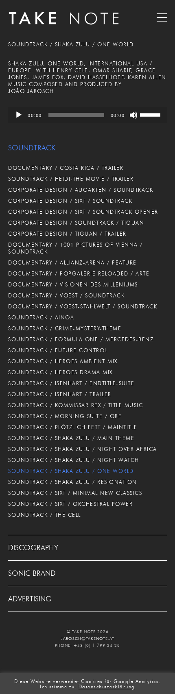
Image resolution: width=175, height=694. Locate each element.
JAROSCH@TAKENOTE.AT (87, 638)
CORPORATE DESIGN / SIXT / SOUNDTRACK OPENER (83, 211)
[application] (87, 115)
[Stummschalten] (133, 115)
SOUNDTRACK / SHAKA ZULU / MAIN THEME (71, 438)
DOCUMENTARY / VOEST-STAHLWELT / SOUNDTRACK (82, 306)
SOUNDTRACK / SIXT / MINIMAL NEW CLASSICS (75, 493)
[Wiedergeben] (19, 115)
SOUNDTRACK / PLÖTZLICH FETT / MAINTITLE (73, 427)
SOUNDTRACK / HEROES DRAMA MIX (60, 372)
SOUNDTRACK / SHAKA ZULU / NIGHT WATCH (73, 460)
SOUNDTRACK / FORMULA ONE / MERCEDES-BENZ (80, 339)
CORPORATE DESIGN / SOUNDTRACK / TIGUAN (76, 222)
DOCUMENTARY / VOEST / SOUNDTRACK (66, 295)
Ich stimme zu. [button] (58, 686)
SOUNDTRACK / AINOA (41, 317)
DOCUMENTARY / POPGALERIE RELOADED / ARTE (78, 273)
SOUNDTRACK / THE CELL (44, 515)
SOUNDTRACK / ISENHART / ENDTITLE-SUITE (71, 383)
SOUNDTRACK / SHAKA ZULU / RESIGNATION (72, 482)
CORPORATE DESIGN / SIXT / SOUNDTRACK (70, 200)
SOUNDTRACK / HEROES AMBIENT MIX (63, 361)
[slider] (151, 114)
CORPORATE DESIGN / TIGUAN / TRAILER (67, 233)
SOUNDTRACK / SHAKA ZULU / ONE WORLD (71, 471)
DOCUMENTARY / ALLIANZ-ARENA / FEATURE (72, 262)
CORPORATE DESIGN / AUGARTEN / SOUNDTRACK (80, 190)
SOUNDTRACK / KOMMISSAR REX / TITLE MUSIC (75, 405)
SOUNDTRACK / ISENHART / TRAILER (60, 394)
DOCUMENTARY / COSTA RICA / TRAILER (65, 168)
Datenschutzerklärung (107, 686)
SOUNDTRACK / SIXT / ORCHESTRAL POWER (70, 504)
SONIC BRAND (32, 573)
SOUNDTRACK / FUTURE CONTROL (57, 350)
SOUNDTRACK (31, 147)
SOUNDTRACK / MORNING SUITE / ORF (65, 416)
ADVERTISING (30, 598)
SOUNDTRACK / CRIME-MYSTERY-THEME (64, 328)
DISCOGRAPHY (33, 547)
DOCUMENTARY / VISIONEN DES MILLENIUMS (73, 284)
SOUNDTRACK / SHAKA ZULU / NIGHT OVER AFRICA (82, 449)
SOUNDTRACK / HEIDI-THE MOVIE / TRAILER (70, 179)
